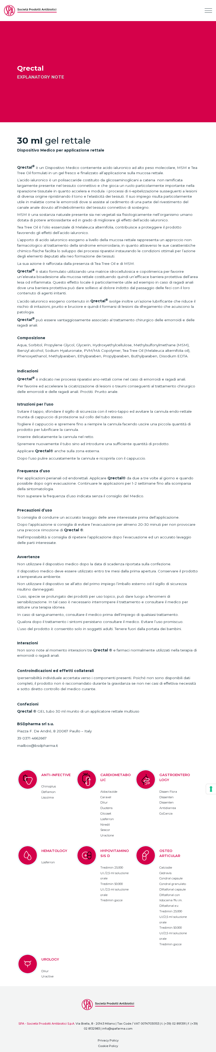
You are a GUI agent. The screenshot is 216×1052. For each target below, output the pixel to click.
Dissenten (166, 797)
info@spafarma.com (117, 1028)
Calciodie (165, 867)
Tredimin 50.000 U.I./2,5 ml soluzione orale (114, 889)
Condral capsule (171, 878)
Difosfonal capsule (172, 889)
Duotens (106, 808)
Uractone (107, 835)
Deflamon (48, 792)
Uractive (47, 976)
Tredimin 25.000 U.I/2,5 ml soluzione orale (173, 916)
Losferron (107, 819)
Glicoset (105, 813)
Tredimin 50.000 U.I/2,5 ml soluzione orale (173, 933)
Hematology (54, 851)
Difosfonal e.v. (169, 906)
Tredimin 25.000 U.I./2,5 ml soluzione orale (114, 873)
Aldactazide (108, 791)
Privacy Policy (108, 1040)
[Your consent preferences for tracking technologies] (211, 789)
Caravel (105, 797)
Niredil (105, 824)
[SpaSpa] (30, 10)
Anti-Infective (56, 775)
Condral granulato (172, 884)
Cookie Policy (108, 1046)
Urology (50, 959)
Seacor (105, 830)
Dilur (104, 802)
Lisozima (47, 797)
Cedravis (165, 873)
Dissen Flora (168, 791)
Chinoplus (48, 786)
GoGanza (166, 813)
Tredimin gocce (111, 900)
